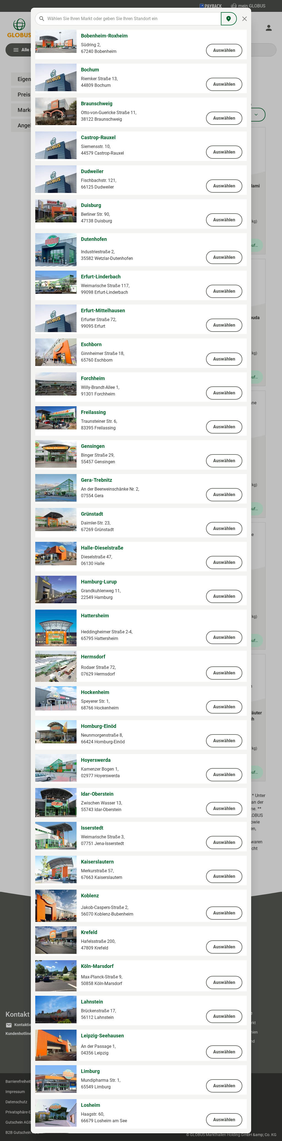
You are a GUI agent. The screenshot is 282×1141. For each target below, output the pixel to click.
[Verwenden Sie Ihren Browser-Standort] (229, 18)
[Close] (244, 18)
